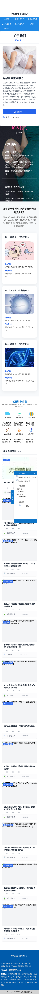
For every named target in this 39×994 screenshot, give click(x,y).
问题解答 (6, 29)
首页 (7, 19)
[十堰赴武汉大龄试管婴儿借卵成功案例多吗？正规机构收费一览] (19, 631)
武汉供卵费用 (19, 19)
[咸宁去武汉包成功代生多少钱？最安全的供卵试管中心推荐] (19, 671)
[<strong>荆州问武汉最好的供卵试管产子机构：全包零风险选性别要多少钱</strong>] (19, 834)
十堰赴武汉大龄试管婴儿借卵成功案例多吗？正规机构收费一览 (19, 645)
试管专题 (28, 966)
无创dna (32, 24)
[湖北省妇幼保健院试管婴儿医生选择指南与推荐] (19, 752)
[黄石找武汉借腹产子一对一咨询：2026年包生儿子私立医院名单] (19, 550)
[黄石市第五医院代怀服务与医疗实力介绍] (19, 468)
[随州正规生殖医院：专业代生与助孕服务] (19, 712)
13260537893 (15, 970)
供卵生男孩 (23, 956)
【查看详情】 (18, 112)
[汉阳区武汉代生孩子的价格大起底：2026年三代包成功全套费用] (19, 793)
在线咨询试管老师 (30, 477)
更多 (19, 451)
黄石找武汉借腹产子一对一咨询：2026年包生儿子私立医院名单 (19, 564)
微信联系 (27, 481)
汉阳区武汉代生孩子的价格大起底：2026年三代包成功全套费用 (19, 808)
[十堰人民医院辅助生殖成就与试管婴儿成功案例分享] (19, 590)
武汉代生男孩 (6, 24)
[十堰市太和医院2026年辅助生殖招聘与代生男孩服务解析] (19, 874)
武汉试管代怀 (32, 19)
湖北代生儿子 (19, 24)
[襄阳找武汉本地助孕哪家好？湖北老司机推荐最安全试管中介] (19, 915)
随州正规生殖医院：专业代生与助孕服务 (19, 726)
